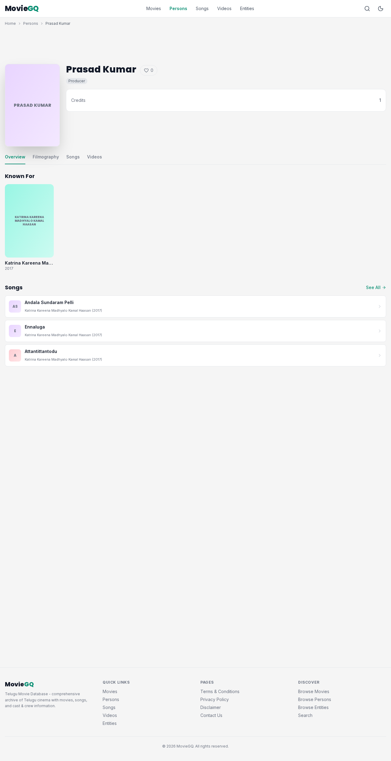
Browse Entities (313, 707)
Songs (202, 8)
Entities (247, 8)
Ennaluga (35, 326)
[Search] (367, 8)
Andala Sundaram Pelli (49, 302)
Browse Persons (314, 699)
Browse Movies (313, 691)
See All (373, 287)
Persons (178, 8)
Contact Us (211, 715)
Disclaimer (210, 707)
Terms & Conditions (219, 691)
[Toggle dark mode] (380, 8)
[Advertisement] (195, 43)
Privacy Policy (214, 699)
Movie (22, 8)
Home (10, 23)
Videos (224, 8)
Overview (15, 156)
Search (305, 715)
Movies (153, 8)
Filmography (46, 156)
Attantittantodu (41, 351)
